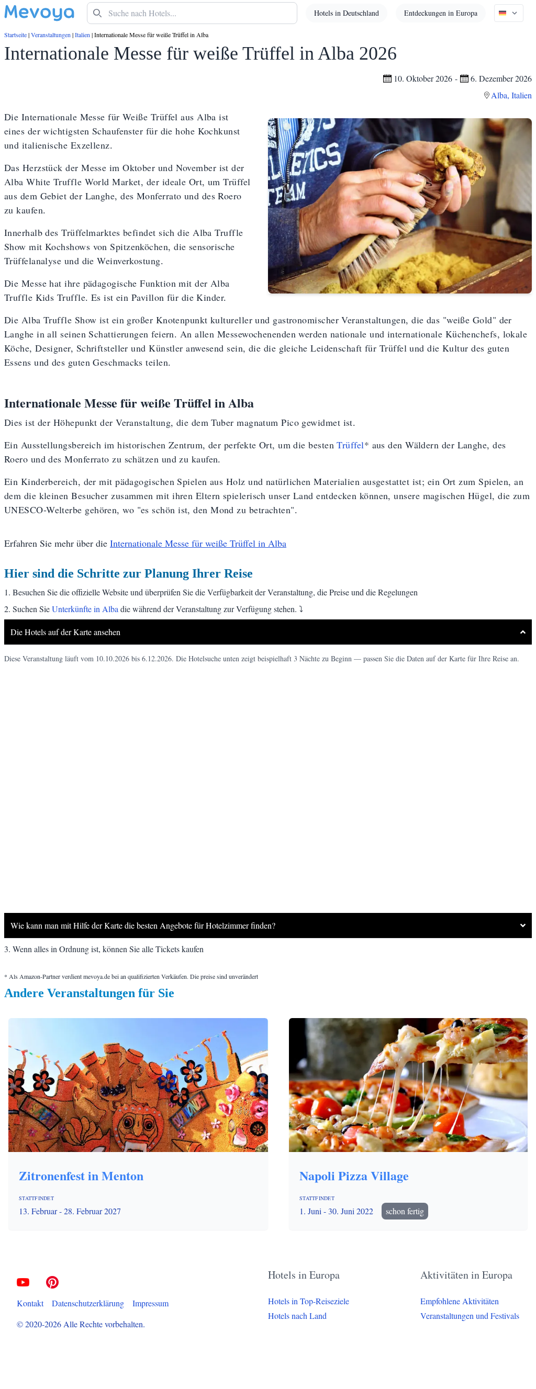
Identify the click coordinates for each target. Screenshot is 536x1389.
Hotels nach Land (297, 1315)
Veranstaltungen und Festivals (469, 1315)
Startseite (15, 34)
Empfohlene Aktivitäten (459, 1300)
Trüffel (350, 444)
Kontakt (30, 1302)
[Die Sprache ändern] (508, 13)
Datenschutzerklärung (88, 1302)
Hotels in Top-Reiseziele (308, 1300)
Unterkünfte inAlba (85, 608)
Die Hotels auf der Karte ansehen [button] (65, 631)
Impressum (150, 1302)
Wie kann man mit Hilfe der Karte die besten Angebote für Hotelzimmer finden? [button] (142, 925)
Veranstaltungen (51, 34)
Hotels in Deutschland (346, 13)
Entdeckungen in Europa (440, 13)
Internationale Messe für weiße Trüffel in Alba (198, 543)
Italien (82, 34)
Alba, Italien (511, 94)
